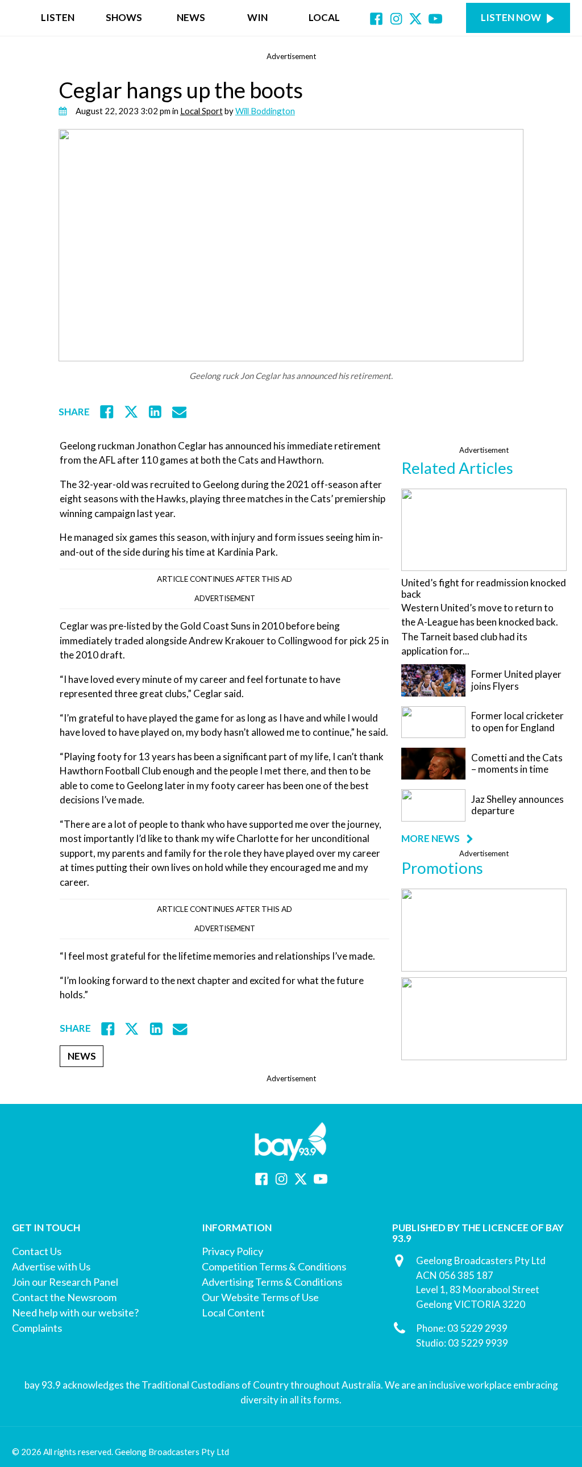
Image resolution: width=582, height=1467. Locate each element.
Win (257, 17)
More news (430, 838)
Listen (57, 17)
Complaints (37, 1328)
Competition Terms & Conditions (274, 1266)
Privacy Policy (232, 1251)
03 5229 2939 (477, 1328)
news (82, 1056)
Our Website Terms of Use (260, 1297)
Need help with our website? (75, 1312)
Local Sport (201, 111)
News (191, 17)
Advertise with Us (51, 1266)
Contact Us (36, 1251)
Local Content (233, 1312)
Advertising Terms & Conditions (272, 1282)
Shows (124, 17)
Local (324, 17)
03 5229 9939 (478, 1343)
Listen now (511, 17)
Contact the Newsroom (64, 1297)
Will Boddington (265, 111)
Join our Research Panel (65, 1282)
